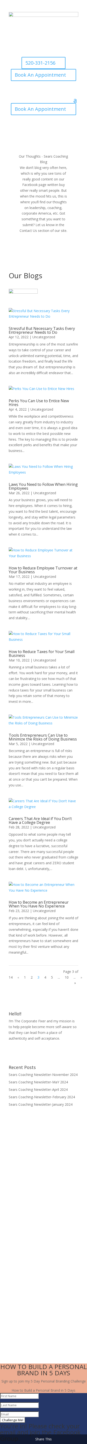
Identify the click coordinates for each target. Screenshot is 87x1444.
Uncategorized (43, 337)
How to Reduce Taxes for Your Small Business (41, 653)
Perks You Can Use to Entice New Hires (39, 402)
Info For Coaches (22, 1279)
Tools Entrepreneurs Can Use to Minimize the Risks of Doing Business (43, 737)
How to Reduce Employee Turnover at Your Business (43, 569)
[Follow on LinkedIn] (58, 1052)
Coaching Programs (24, 1288)
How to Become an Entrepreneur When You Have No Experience (39, 904)
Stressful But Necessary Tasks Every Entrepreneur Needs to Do (42, 330)
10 (67, 977)
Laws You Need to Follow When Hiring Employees (43, 486)
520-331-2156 (40, 63)
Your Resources (21, 1270)
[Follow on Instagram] (39, 1052)
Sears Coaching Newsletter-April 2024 (38, 1089)
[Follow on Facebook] (29, 1052)
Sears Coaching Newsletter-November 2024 (43, 1074)
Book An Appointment (40, 75)
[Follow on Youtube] (48, 1052)
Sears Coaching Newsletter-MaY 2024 (38, 1082)
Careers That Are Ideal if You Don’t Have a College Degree (40, 820)
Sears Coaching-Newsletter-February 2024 (42, 1097)
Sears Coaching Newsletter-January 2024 (40, 1104)
